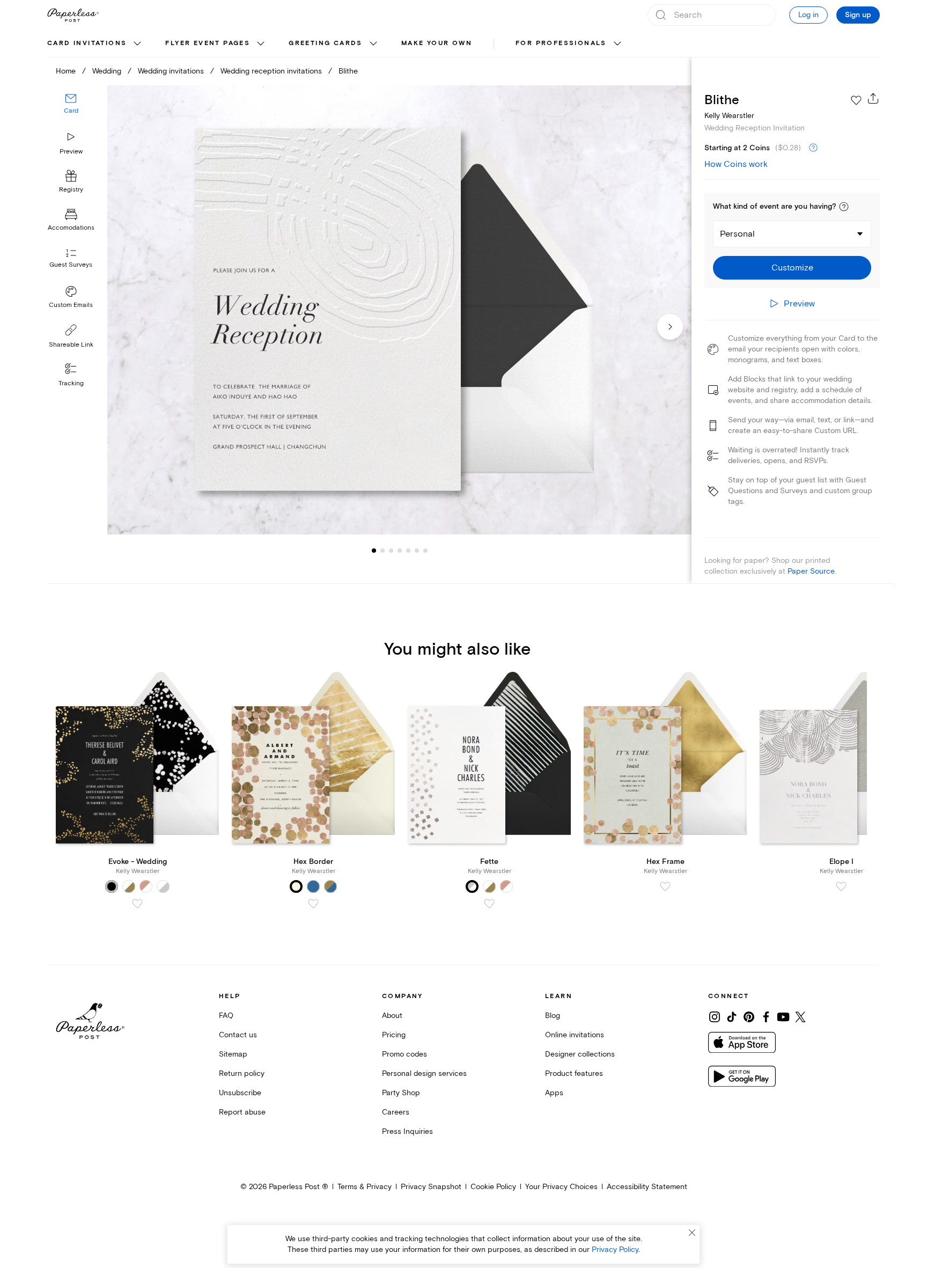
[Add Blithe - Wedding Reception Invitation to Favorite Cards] (856, 100)
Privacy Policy (615, 1249)
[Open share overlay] (873, 98)
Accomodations (71, 228)
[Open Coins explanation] (813, 148)
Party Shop (401, 1092)
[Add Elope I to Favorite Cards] (841, 886)
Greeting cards (326, 43)
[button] (843, 206)
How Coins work (736, 164)
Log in (808, 14)
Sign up (858, 15)
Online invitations (574, 1034)
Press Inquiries (407, 1131)
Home (66, 71)
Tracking (71, 383)
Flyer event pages (207, 43)
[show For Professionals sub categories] (617, 44)
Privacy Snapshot (431, 1186)
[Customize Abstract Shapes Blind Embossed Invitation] (399, 310)
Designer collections (580, 1054)
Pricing (394, 1034)
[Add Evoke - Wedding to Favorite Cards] (137, 903)
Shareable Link (71, 345)
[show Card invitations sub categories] (137, 44)
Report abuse (242, 1112)
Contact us (238, 1034)
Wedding (106, 71)
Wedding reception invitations (271, 71)
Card (71, 111)
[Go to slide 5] (400, 550)
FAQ (226, 1015)
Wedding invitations (171, 71)
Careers (395, 1112)
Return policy (241, 1073)
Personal (737, 234)
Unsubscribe (240, 1092)
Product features (574, 1073)
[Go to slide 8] (425, 550)
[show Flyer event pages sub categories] (260, 44)
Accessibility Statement (647, 1186)
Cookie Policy (493, 1186)
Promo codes (404, 1054)
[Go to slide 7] (417, 550)
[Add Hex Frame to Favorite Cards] (665, 886)
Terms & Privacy (364, 1186)
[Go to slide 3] (382, 550)
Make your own (436, 43)
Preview (71, 152)
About (392, 1015)
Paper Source (811, 571)
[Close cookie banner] (692, 1232)
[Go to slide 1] (374, 550)
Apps (554, 1092)
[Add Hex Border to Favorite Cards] (313, 903)
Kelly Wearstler (729, 115)
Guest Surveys (70, 265)
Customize (792, 267)
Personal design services (424, 1073)
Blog (552, 1015)
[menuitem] (95, 44)
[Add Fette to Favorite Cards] (489, 903)
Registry (71, 190)
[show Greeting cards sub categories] (373, 44)
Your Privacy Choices (561, 1186)
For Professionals (561, 43)
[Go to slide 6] (408, 550)
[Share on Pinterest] (748, 1017)
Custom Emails (71, 305)
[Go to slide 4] (391, 550)
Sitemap (233, 1054)
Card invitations (87, 43)
